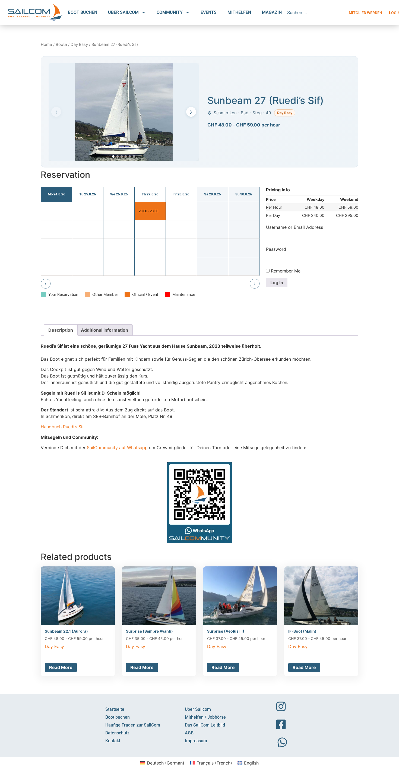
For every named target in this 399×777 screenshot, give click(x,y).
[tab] (113, 156)
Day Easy (79, 44)
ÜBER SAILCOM (123, 12)
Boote (61, 44)
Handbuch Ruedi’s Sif (62, 426)
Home (46, 44)
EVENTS (209, 12)
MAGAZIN (272, 12)
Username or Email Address (294, 227)
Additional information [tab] (104, 330)
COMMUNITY (170, 12)
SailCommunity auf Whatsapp (117, 447)
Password (276, 249)
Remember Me (285, 271)
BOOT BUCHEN (82, 12)
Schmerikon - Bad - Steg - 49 (242, 112)
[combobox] (315, 12)
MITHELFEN (239, 12)
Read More (60, 667)
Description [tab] (60, 330)
